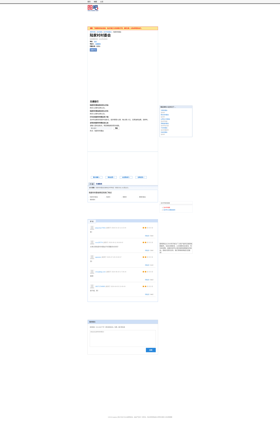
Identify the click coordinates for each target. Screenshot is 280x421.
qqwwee (98, 257)
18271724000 (100, 286)
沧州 (95, 41)
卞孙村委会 (164, 128)
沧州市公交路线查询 (169, 210)
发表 (150, 350)
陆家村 (108, 197)
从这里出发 (126, 177)
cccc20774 (99, 242)
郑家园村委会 (165, 123)
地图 (95, 2)
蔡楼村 (125, 197)
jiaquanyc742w (100, 228)
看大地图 (96, 177)
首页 (89, 2)
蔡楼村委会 (142, 197)
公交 (101, 2)
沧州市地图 (166, 207)
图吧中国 (92, 32)
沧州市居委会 (107, 32)
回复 (146, 236)
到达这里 (111, 177)
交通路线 (99, 184)
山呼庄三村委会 (165, 119)
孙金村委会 (164, 132)
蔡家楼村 (92, 199)
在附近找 (141, 177)
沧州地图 (99, 32)
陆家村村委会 (94, 197)
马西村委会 (164, 110)
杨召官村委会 (165, 115)
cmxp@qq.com (100, 272)
